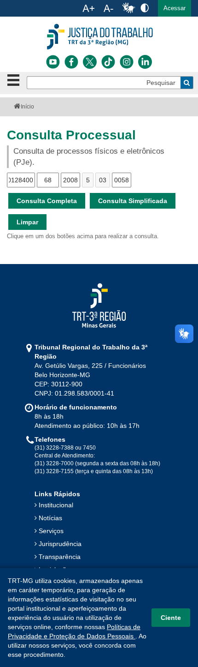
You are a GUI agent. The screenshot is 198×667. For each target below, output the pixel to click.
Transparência (60, 556)
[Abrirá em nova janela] (53, 62)
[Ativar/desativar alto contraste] (144, 7)
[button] (174, 8)
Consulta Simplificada (132, 200)
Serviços (51, 531)
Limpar (27, 222)
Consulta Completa (47, 200)
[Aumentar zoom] (88, 8)
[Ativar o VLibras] (128, 8)
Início (27, 106)
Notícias (50, 518)
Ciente (171, 617)
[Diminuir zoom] (108, 8)
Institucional (56, 505)
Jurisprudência (60, 543)
